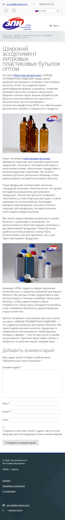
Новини (17, 35)
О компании (8, 491)
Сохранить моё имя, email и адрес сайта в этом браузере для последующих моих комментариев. (32, 432)
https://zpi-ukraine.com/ (28, 75)
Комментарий (12, 367)
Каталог (6, 480)
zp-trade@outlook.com (17, 4)
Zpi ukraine (7, 35)
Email (6, 411)
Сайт (5, 419)
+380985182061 (15, 510)
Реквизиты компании (13, 485)
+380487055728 (46, 4)
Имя (6, 403)
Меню (56, 25)
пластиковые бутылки (36, 158)
